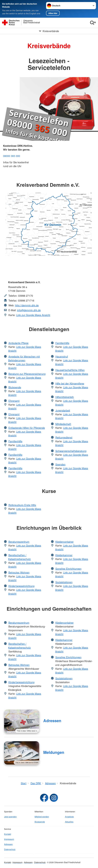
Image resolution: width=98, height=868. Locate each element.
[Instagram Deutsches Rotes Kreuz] (54, 798)
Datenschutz (9, 849)
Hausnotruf (61, 356)
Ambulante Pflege (18, 343)
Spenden (60, 464)
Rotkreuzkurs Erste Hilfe (22, 505)
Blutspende (14, 387)
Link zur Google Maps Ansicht (33, 315)
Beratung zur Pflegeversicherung (27, 374)
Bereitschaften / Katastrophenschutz (19, 557)
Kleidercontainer (64, 541)
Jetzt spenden (10, 816)
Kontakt (7, 834)
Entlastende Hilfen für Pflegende (26, 428)
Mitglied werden (42, 816)
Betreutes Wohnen (18, 572)
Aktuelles (69, 821)
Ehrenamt (14, 401)
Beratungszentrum (18, 541)
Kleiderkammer (63, 555)
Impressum (9, 839)
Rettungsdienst (63, 437)
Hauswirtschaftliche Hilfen (70, 370)
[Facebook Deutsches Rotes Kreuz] (44, 798)
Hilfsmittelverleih (64, 397)
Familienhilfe (15, 441)
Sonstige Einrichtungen (68, 568)
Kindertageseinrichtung (21, 586)
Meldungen (53, 752)
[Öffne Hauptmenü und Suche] (93, 23)
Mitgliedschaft (63, 424)
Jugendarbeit (62, 410)
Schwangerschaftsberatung (70, 451)
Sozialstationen (63, 582)
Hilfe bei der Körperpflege (69, 383)
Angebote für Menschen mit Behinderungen (24, 358)
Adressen (52, 720)
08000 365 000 (11, 156)
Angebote (69, 816)
